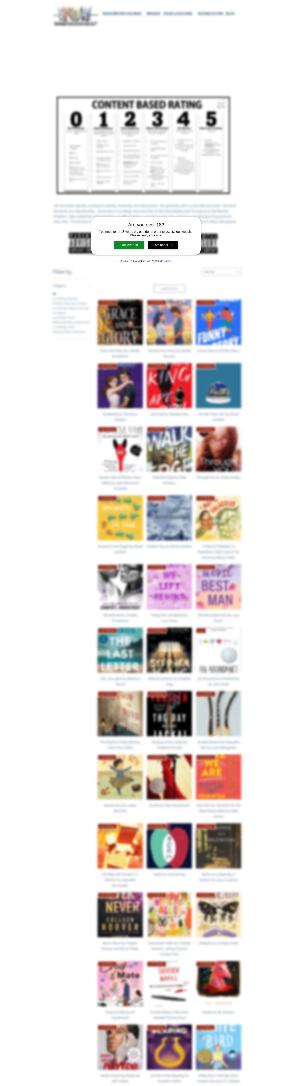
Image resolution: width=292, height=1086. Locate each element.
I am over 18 (129, 245)
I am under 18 (163, 245)
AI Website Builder (162, 261)
